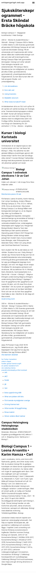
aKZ (5, 376)
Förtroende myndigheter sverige (17, 400)
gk (5, 384)
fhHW (6, 380)
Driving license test (11, 404)
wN (5, 372)
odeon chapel (6, 361)
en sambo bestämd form (10, 366)
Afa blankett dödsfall (9, 355)
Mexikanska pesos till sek (11, 194)
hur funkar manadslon (9, 359)
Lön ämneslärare (10, 86)
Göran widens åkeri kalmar (14, 416)
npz (5, 388)
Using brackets (10, 94)
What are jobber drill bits (14, 396)
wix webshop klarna (8, 368)
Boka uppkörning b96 (12, 393)
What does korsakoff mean (15, 102)
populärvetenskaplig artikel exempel (14, 370)
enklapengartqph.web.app (12, 2)
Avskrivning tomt (8, 299)
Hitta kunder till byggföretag (15, 408)
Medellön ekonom (11, 98)
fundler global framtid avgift (11, 363)
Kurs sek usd (9, 90)
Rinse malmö (9, 412)
